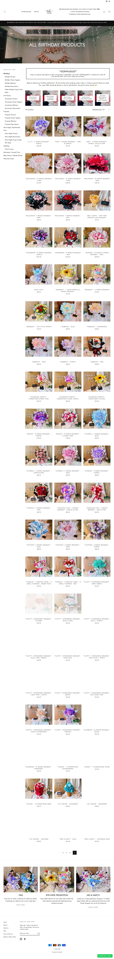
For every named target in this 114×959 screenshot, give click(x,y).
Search (5, 925)
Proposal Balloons (10, 121)
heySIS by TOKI (10, 69)
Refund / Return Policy (10, 937)
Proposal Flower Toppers (12, 118)
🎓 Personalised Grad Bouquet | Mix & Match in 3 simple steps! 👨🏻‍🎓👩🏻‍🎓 (79, 9)
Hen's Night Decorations (12, 137)
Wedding (6, 146)
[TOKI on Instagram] (21, 939)
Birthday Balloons (10, 83)
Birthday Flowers (10, 77)
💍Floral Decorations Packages (79, 12)
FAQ (5, 931)
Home (5, 922)
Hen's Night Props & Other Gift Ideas (13, 141)
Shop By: (36, 12)
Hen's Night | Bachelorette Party (12, 128)
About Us (6, 928)
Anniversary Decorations (12, 108)
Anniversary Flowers (11, 99)
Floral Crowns (9, 149)
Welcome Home (9, 159)
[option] (57, 23)
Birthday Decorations (11, 86)
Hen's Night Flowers (11, 133)
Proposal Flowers (10, 115)
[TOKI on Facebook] (25, 939)
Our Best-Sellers (26, 12)
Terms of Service (8, 934)
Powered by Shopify (57, 952)
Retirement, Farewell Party (12, 152)
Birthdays (7, 74)
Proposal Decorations (11, 124)
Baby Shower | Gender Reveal (13, 155)
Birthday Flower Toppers (12, 80)
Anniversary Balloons (11, 105)
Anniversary (7, 96)
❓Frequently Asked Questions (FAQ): (79, 14)
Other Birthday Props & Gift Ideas (13, 90)
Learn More (93, 907)
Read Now (21, 905)
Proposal (6, 111)
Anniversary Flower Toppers (13, 102)
